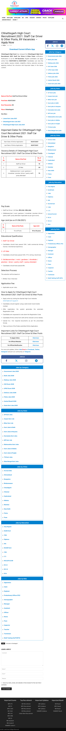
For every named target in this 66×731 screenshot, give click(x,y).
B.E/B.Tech (7, 531)
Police (44, 17)
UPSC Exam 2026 (9, 388)
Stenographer (8, 599)
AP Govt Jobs (8, 414)
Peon (5, 621)
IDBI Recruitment (26, 708)
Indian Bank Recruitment (26, 713)
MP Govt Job (8, 440)
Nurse (6, 616)
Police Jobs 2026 (9, 397)
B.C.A (5, 565)
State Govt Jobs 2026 (11, 405)
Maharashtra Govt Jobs (11, 444)
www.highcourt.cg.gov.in (10, 301)
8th (5, 543)
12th (5, 552)
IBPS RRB (10, 716)
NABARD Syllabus (42, 711)
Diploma (6, 539)
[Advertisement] (32, 26)
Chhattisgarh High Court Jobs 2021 (14, 124)
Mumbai (6, 504)
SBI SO (10, 718)
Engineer (7, 591)
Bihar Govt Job (8, 423)
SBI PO (10, 706)
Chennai (6, 492)
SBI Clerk (10, 711)
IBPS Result (57, 706)
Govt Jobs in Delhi (9, 427)
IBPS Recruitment (26, 706)
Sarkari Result (6, 20)
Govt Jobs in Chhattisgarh (12, 643)
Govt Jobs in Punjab (10, 453)
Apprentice (7, 582)
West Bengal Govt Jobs (11, 461)
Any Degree (7, 526)
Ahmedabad (8, 475)
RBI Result (57, 708)
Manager (7, 604)
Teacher (6, 629)
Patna (6, 513)
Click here (36, 338)
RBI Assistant (10, 720)
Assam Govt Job (9, 419)
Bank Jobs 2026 (9, 375)
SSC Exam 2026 (9, 384)
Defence (38, 17)
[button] (63, 18)
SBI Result (57, 704)
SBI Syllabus (41, 704)
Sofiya (4, 45)
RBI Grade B (10, 723)
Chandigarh (7, 487)
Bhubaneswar (8, 483)
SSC (23, 17)
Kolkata (6, 500)
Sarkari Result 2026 (10, 401)
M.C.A (6, 569)
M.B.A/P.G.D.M (8, 560)
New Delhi (7, 509)
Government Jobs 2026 (11, 371)
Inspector (7, 625)
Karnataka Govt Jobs (10, 436)
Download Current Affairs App (22, 49)
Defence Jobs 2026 (10, 392)
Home (3, 17)
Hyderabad (7, 496)
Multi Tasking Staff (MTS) (12, 638)
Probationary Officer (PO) (12, 595)
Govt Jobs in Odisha (10, 448)
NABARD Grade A (10, 725)
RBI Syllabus (41, 708)
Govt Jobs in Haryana (10, 431)
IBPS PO (10, 704)
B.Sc (5, 573)
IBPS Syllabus (42, 706)
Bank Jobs (17, 17)
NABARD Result (57, 711)
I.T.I (5, 556)
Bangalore (7, 479)
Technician (7, 633)
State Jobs (51, 17)
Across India (8, 470)
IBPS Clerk (10, 708)
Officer (6, 612)
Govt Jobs (10, 17)
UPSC (26, 17)
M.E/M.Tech (7, 548)
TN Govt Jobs (8, 457)
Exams (14, 20)
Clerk (5, 587)
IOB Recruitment (26, 711)
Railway (32, 17)
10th (5, 535)
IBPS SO (10, 713)
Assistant (7, 608)
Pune (5, 517)
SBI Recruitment (26, 704)
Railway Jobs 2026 (10, 380)
